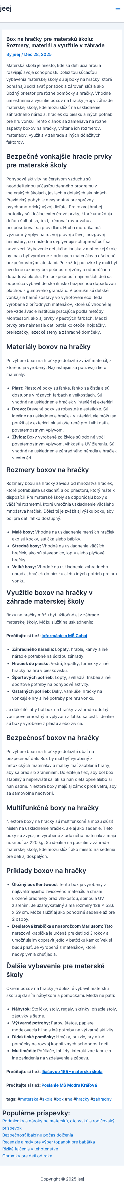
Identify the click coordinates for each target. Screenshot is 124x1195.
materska (29, 1099)
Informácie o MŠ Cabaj (64, 635)
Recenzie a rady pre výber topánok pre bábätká (48, 1142)
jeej (6, 8)
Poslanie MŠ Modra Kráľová (69, 1085)
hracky (82, 1099)
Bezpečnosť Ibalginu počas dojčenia (37, 1135)
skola (47, 1099)
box (60, 1099)
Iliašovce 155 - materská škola (72, 1071)
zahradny (102, 1099)
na (69, 1099)
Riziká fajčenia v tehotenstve (30, 1149)
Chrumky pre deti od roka (27, 1156)
